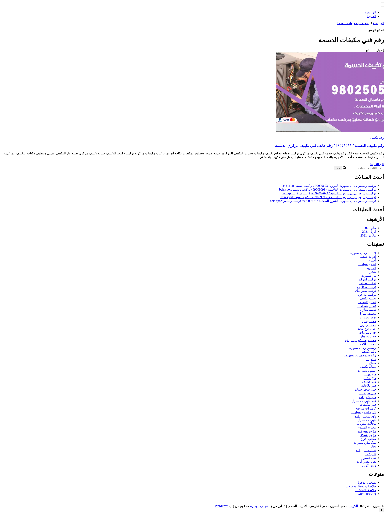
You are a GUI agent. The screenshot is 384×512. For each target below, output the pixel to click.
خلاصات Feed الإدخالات (361, 486)
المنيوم (371, 268)
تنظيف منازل (367, 313)
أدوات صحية (368, 256)
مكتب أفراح (368, 438)
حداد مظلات (368, 344)
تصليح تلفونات (367, 302)
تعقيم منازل (368, 309)
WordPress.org (366, 493)
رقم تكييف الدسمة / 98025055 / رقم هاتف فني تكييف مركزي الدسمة (329, 145)
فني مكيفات (368, 404)
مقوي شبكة (368, 435)
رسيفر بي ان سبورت (362, 347)
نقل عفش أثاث (366, 461)
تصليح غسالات (366, 306)
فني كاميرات (367, 397)
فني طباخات (367, 393)
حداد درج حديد (367, 328)
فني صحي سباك (365, 389)
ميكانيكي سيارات (364, 442)
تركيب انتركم (367, 279)
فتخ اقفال (369, 378)
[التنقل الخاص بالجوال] (382, 2)
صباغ (372, 363)
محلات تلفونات (366, 423)
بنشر (373, 271)
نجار (373, 446)
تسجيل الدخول (366, 482)
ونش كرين (369, 465)
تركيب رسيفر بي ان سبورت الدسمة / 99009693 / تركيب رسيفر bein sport (328, 197)
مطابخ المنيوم (367, 427)
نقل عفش (369, 457)
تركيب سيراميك (365, 290)
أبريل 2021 (369, 231)
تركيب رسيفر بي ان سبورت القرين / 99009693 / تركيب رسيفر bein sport (329, 185)
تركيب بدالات (367, 283)
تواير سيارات (367, 317)
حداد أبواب (369, 321)
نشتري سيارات (366, 450)
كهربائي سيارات (365, 416)
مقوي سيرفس (366, 431)
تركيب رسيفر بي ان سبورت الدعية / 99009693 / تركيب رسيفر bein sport (329, 193)
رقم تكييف (377, 137)
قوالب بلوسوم (259, 506)
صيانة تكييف (368, 366)
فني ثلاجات (368, 385)
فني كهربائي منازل (363, 401)
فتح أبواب (370, 374)
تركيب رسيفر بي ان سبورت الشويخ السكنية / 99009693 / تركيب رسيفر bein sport (323, 201)
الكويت (353, 506)
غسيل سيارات (366, 370)
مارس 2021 (368, 235)
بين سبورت (368, 275)
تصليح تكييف (368, 298)
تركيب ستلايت (366, 287)
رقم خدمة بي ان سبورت (360, 355)
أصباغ (372, 260)
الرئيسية (370, 12)
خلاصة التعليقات (365, 490)
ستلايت (371, 359)
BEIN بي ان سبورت (363, 253)
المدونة (371, 16)
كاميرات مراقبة (365, 408)
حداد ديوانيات (367, 332)
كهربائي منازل (366, 420)
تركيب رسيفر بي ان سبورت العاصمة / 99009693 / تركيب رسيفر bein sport (327, 189)
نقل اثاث (370, 454)
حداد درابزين (368, 325)
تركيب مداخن (367, 294)
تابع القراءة (377, 164)
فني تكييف (369, 382)
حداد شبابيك (368, 336)
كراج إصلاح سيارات (363, 412)
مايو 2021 (370, 228)
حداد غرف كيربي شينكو (360, 340)
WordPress (221, 506)
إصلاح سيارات (367, 264)
